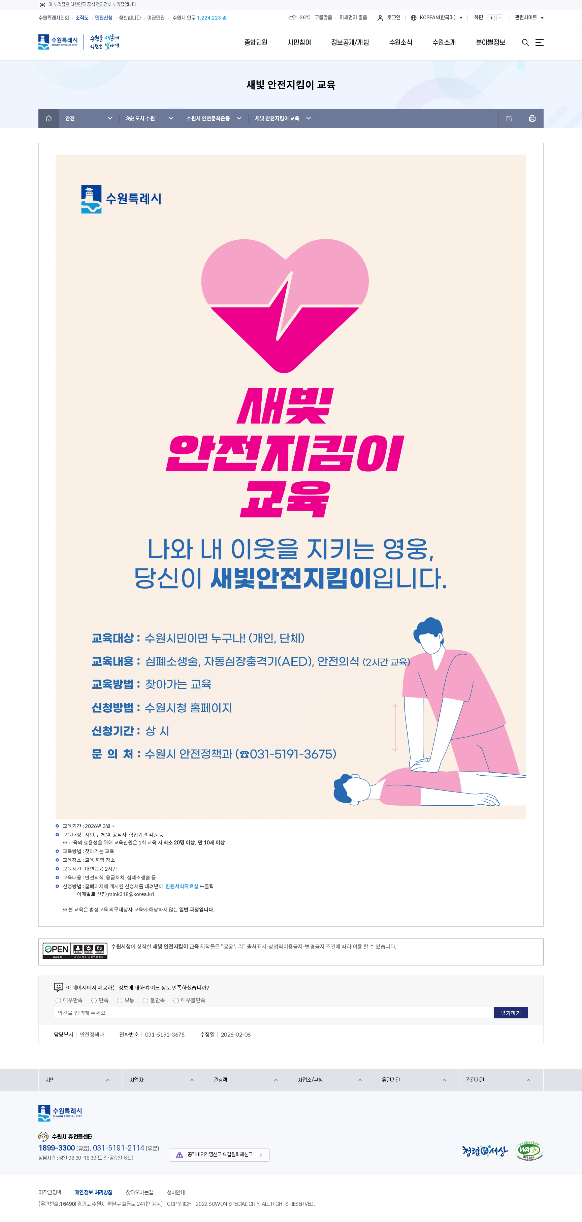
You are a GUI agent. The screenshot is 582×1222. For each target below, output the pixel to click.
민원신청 (103, 18)
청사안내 (176, 1193)
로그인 (393, 18)
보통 (129, 1000)
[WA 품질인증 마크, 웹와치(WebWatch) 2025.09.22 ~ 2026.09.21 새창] (529, 1151)
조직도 (82, 18)
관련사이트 (526, 18)
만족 (103, 1000)
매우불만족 (193, 1000)
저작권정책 (49, 1193)
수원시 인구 (199, 18)
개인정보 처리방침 (93, 1193)
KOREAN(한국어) (438, 18)
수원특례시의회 (53, 18)
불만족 (157, 1000)
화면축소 (499, 17)
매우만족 (73, 1000)
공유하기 (509, 118)
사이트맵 (540, 42)
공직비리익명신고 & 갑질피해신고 (220, 1155)
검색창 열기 (525, 42)
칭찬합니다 (130, 18)
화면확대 (491, 17)
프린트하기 (532, 118)
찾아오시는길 (139, 1193)
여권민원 (156, 18)
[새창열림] (75, 952)
